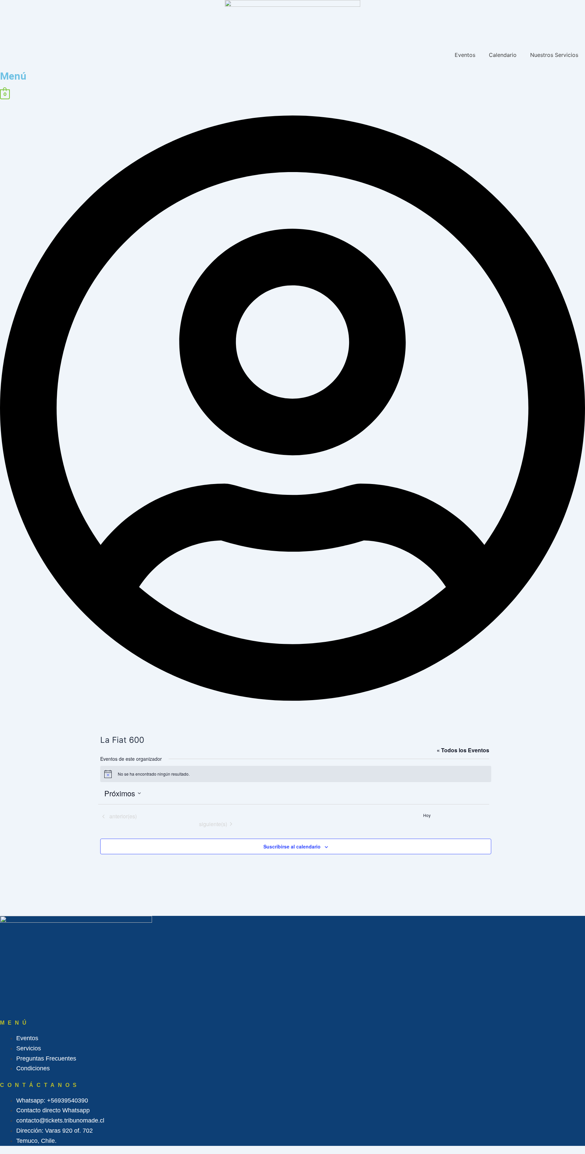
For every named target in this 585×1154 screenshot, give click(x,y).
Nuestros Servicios (554, 54)
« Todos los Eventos (463, 750)
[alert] (295, 774)
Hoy (427, 815)
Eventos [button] (465, 54)
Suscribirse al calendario (292, 846)
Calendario (503, 54)
